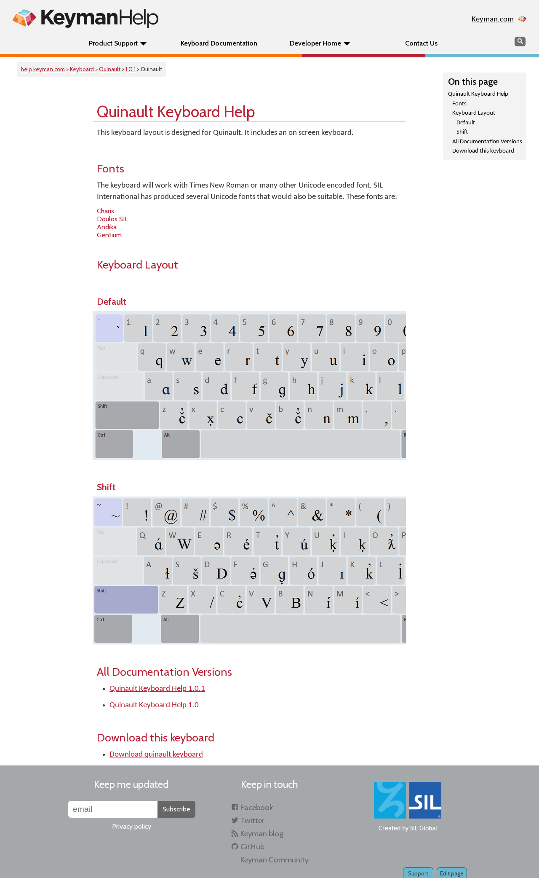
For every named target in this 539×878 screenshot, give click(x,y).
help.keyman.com (43, 69)
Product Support (113, 43)
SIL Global (423, 828)
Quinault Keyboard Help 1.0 (154, 705)
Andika (107, 227)
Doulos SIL (112, 219)
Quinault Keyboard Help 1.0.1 (157, 689)
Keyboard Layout (473, 113)
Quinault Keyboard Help (478, 94)
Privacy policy (131, 826)
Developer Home (315, 43)
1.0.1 (131, 69)
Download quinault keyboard (156, 755)
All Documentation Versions (487, 142)
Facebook (256, 807)
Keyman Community (274, 860)
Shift (462, 132)
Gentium (109, 235)
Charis (105, 211)
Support (418, 873)
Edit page (452, 873)
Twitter (252, 820)
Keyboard (82, 69)
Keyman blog (261, 833)
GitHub (252, 846)
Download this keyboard (483, 151)
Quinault (110, 69)
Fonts (459, 104)
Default (465, 123)
